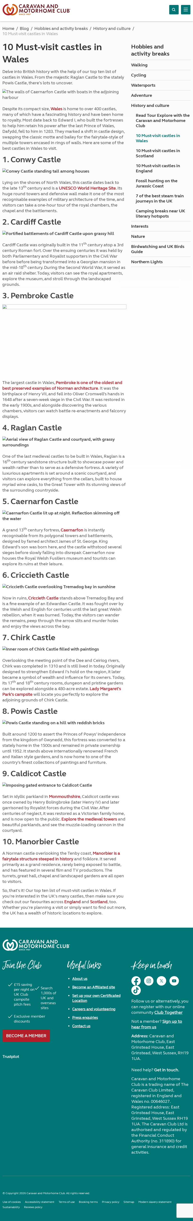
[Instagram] (148, 981)
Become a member (26, 1035)
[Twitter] (161, 981)
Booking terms (88, 1202)
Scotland (99, 901)
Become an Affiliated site (93, 987)
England (72, 901)
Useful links (84, 967)
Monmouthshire (64, 796)
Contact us (81, 1026)
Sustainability (11, 1207)
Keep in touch (151, 967)
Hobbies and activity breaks (150, 50)
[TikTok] (136, 990)
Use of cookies (12, 1202)
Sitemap (129, 1202)
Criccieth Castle (43, 598)
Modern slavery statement (155, 1202)
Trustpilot (11, 1056)
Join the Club (22, 967)
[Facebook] (136, 981)
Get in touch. (166, 1069)
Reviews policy (33, 1207)
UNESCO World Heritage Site (87, 188)
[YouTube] (174, 981)
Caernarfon (72, 530)
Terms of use (67, 1202)
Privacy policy (110, 1202)
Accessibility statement (39, 1202)
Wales (56, 108)
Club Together (168, 1012)
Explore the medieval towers (89, 819)
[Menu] (185, 9)
